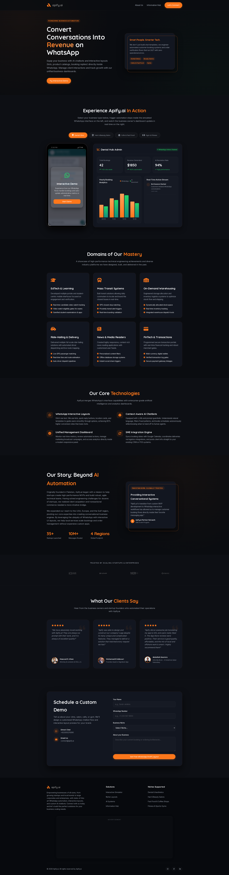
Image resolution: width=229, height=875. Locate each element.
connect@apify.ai (67, 741)
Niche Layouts (111, 797)
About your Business (121, 735)
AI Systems (110, 801)
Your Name (117, 699)
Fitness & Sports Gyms (157, 806)
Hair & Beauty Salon (102, 135)
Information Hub (154, 5)
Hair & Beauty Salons (156, 797)
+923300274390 (67, 732)
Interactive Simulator (114, 792)
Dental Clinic (79, 135)
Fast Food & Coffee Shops (158, 801)
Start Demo (67, 201)
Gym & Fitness (151, 135)
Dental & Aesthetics (156, 792)
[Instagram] (168, 869)
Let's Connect (173, 5)
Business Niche (119, 723)
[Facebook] (174, 869)
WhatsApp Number (120, 711)
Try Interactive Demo (59, 81)
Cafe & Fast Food (128, 135)
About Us (139, 5)
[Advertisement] (114, 839)
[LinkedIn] (180, 869)
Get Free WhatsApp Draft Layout (144, 757)
